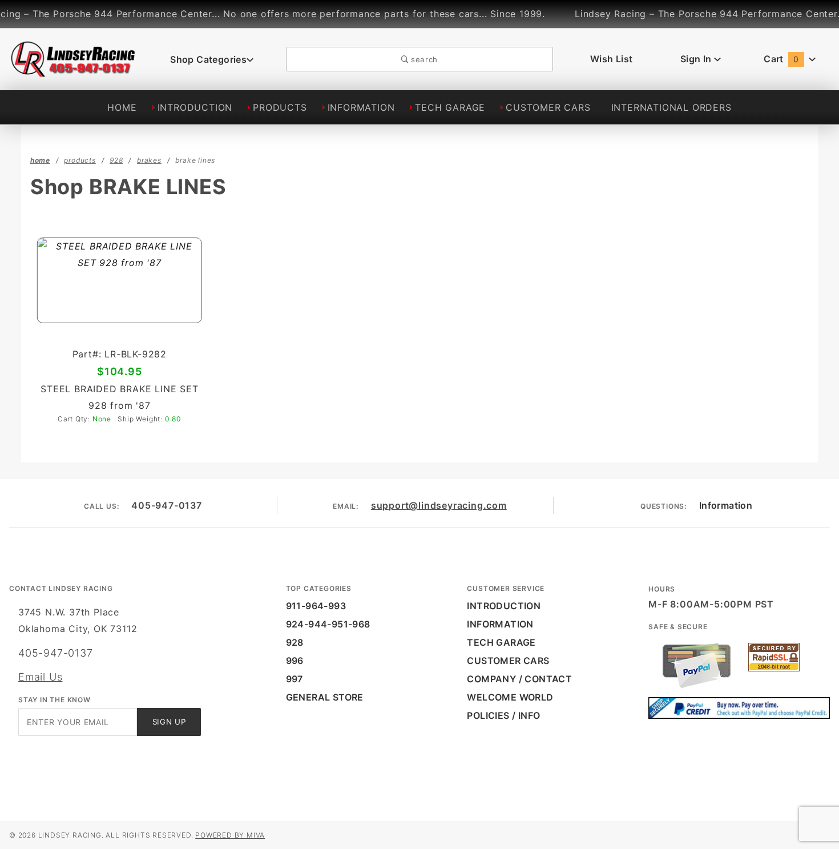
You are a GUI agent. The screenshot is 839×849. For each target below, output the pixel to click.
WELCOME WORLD (510, 697)
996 (295, 660)
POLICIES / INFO (503, 715)
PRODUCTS (279, 107)
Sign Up (169, 721)
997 (294, 679)
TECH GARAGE (450, 107)
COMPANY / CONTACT (519, 679)
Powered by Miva (230, 835)
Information (725, 505)
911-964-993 (316, 605)
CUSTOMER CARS (548, 107)
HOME (121, 107)
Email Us (40, 677)
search (423, 59)
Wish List (611, 59)
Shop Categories (208, 59)
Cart (781, 59)
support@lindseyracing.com (439, 505)
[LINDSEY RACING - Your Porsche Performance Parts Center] (73, 70)
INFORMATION (361, 107)
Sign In (697, 59)
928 (295, 642)
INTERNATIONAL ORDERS (671, 107)
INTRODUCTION (195, 107)
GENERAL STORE (325, 697)
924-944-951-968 (328, 624)
